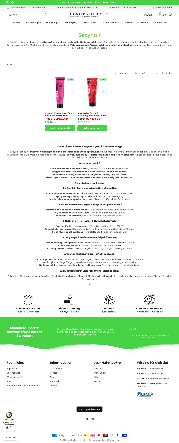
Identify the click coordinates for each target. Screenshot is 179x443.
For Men (127, 22)
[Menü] (13, 411)
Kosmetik (143, 22)
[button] (17, 23)
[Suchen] (46, 14)
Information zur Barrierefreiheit (23, 385)
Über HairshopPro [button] (107, 363)
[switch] (8, 427)
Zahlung (54, 385)
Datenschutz (13, 372)
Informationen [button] (61, 363)
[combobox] (28, 15)
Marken (17, 22)
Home (9, 64)
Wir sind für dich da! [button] (152, 363)
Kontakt (54, 372)
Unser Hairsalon (164, 7)
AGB (9, 381)
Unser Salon (99, 372)
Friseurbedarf (110, 22)
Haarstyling (71, 22)
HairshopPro (72, 440)
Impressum (12, 368)
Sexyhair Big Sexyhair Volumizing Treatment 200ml (91, 114)
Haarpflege (52, 22)
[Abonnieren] (171, 329)
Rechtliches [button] (16, 363)
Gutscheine (56, 368)
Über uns (98, 368)
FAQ (95, 377)
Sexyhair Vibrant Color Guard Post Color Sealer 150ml (59, 114)
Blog (52, 377)
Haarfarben (90, 22)
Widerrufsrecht (14, 377)
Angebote (160, 22)
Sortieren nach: (122, 73)
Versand (54, 381)
